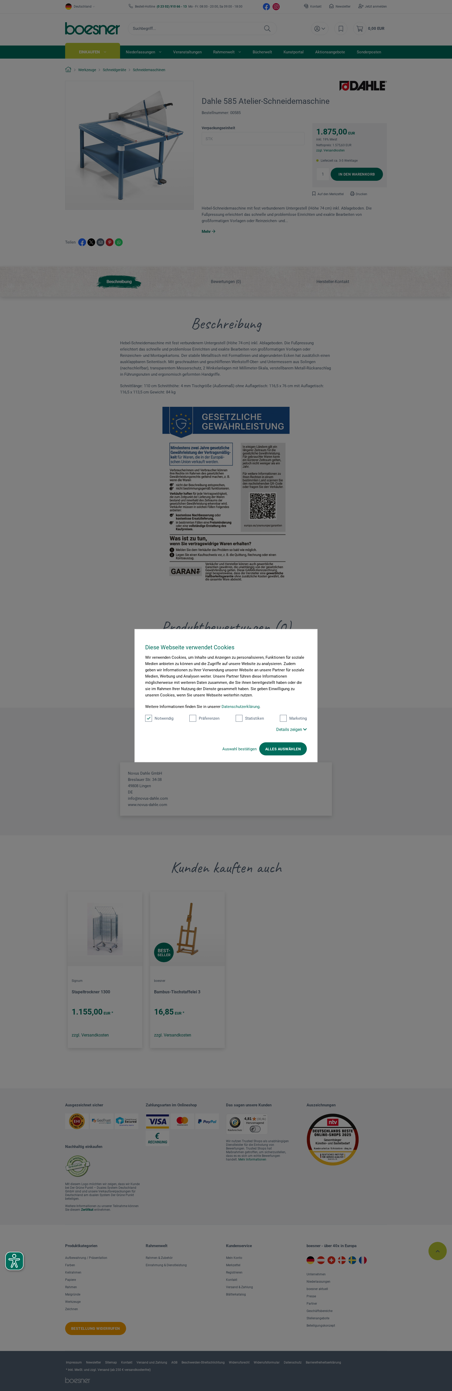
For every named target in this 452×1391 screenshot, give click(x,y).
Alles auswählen (283, 749)
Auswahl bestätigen (239, 748)
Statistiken (254, 718)
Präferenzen (209, 718)
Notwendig (164, 718)
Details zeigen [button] (289, 729)
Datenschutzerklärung (240, 706)
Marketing (298, 718)
